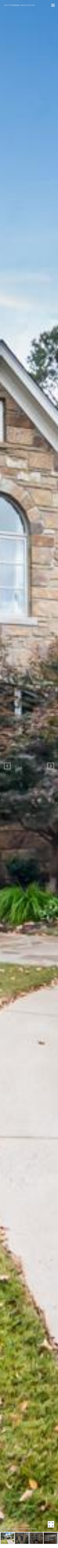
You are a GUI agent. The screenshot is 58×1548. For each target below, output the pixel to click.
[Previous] (7, 766)
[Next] (51, 766)
